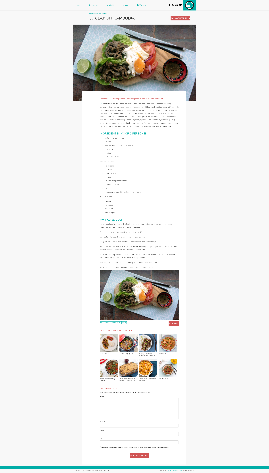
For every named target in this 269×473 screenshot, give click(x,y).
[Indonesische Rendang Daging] (109, 368)
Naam (102, 422)
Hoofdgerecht (94, 13)
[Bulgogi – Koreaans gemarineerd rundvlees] (148, 343)
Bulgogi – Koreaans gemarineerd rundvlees (147, 354)
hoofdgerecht (116, 323)
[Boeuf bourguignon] (128, 343)
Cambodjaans (104, 323)
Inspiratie (111, 5)
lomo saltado (104, 353)
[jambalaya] (168, 343)
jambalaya (162, 353)
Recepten (92, 5)
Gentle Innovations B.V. (175, 470)
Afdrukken (173, 323)
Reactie (103, 396)
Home (77, 5)
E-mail (102, 430)
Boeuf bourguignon (126, 353)
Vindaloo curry (163, 379)
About (126, 5)
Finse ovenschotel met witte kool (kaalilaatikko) (127, 379)
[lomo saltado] (109, 343)
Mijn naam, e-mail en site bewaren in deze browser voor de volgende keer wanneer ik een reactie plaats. (135, 447)
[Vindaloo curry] (168, 368)
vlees (124, 323)
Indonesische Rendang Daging (107, 379)
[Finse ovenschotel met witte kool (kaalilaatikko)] (128, 368)
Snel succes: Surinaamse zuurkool (147, 379)
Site (101, 439)
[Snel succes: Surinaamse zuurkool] (148, 368)
